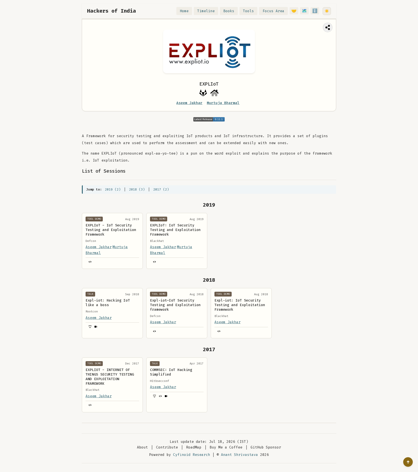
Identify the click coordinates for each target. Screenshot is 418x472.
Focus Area (273, 11)
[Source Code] (89, 261)
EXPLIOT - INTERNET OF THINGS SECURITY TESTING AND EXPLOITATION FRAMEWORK (110, 376)
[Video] (95, 326)
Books (228, 11)
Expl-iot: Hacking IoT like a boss (108, 302)
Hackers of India (111, 10)
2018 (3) (137, 189)
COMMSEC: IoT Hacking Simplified (171, 372)
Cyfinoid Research (191, 454)
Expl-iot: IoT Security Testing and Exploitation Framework (239, 305)
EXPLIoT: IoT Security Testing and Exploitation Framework (175, 230)
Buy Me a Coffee (226, 447)
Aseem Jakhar (189, 103)
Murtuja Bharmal (223, 103)
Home (184, 11)
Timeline (206, 11)
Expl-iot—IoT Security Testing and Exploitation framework (175, 305)
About (142, 447)
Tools (248, 11)
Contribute (167, 447)
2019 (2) (113, 189)
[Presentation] (89, 326)
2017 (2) (161, 189)
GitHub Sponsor (266, 447)
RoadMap (193, 447)
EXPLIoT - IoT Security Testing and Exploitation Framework (111, 230)
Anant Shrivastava (239, 454)
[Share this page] (327, 27)
